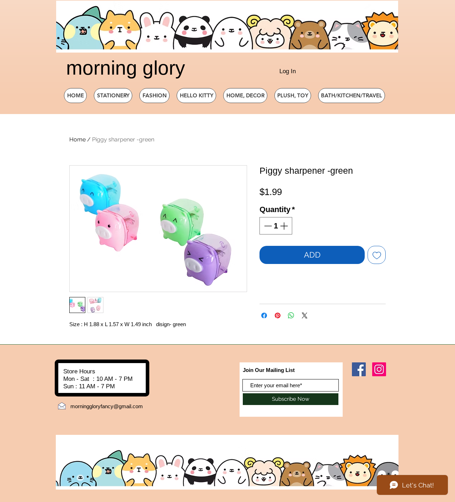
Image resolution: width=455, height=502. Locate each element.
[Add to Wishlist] (377, 255)
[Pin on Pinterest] (277, 315)
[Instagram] (379, 369)
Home (77, 139)
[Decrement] (267, 225)
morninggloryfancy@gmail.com (106, 406)
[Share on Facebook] (264, 315)
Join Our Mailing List (269, 370)
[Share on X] (304, 315)
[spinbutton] (276, 225)
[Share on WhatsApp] (291, 315)
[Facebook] (359, 369)
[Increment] (284, 225)
